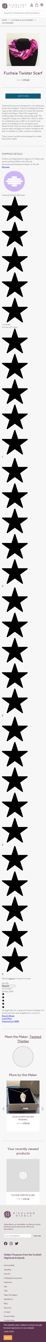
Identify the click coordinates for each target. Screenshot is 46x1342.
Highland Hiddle (14, 6)
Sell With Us (8, 1299)
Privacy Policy (9, 1316)
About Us (7, 1308)
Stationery (8, 1282)
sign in (11, 978)
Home (4, 20)
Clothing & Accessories (22, 20)
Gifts (6, 1290)
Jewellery (7, 1269)
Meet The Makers (10, 1295)
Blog (5, 1303)
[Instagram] (11, 1246)
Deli (5, 1286)
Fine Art (7, 1274)
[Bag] (36, 5)
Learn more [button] (9, 1331)
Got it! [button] (7, 1338)
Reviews (6, 167)
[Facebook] (5, 1246)
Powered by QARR (10, 1021)
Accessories (7, 23)
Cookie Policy (9, 1320)
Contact (7, 1312)
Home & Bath (9, 1265)
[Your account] (31, 7)
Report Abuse (8, 1015)
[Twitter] (16, 1246)
